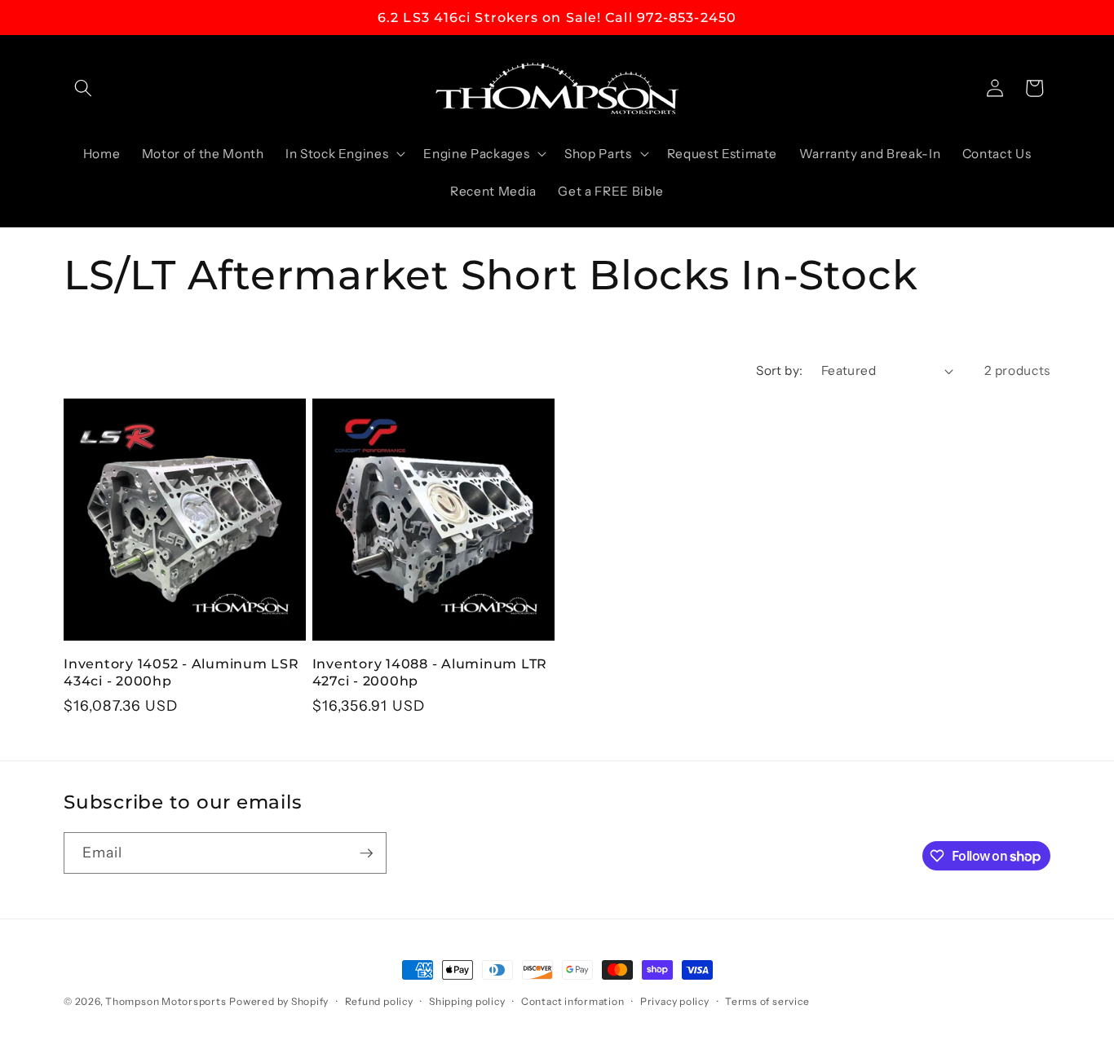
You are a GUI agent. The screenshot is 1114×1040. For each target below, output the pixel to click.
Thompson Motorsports (165, 1001)
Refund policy (379, 1001)
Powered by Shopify (279, 1001)
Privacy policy (675, 1001)
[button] (83, 88)
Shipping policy (467, 1001)
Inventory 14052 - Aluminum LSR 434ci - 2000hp (181, 672)
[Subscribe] (366, 853)
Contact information (573, 1001)
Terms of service (767, 1001)
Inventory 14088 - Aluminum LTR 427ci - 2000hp (430, 672)
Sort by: (779, 370)
